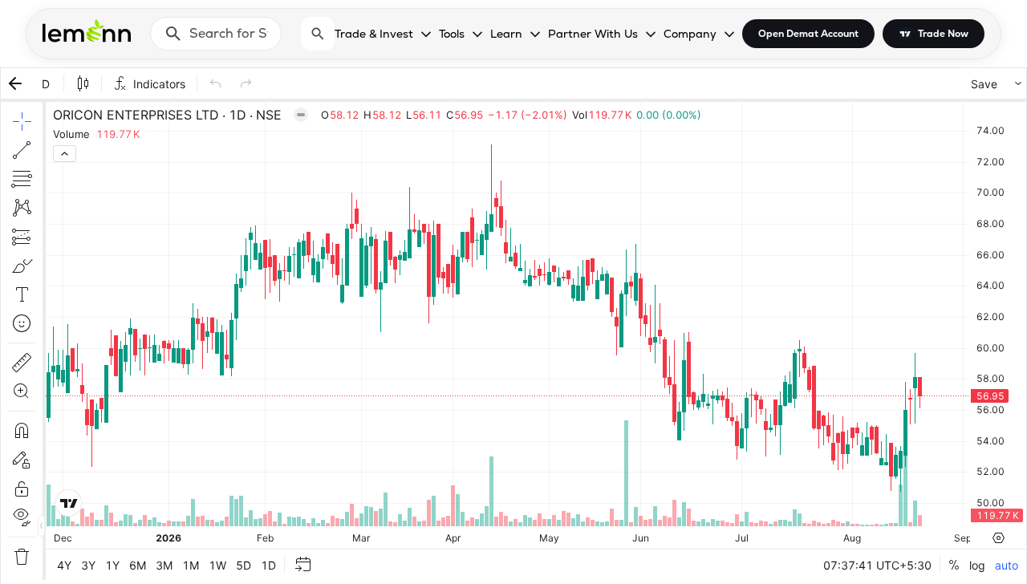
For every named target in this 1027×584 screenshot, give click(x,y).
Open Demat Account (808, 33)
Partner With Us (593, 33)
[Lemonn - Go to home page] (87, 30)
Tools (452, 33)
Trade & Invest (374, 33)
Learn (506, 33)
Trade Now (943, 33)
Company (690, 33)
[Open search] (318, 34)
